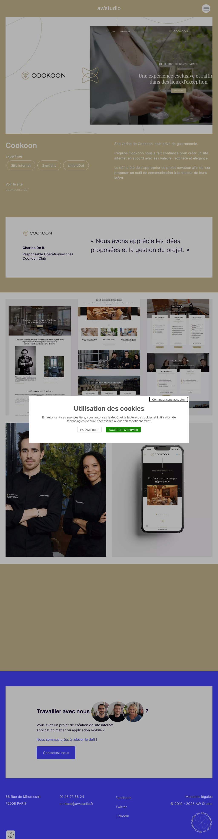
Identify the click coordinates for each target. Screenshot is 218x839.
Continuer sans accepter (168, 399)
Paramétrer (89, 429)
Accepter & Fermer (123, 429)
